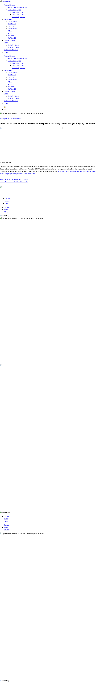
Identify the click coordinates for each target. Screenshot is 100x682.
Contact (7, 198)
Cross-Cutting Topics (14, 10)
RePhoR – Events (13, 45)
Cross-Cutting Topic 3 (18, 17)
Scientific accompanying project (18, 7)
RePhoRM (11, 33)
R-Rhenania (11, 35)
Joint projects (8, 19)
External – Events (13, 47)
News (6, 52)
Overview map (12, 21)
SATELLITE (12, 38)
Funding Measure (9, 5)
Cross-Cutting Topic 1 (18, 12)
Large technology (9, 40)
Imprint (7, 201)
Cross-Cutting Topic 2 (18, 14)
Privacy (7, 203)
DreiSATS (11, 26)
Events (6, 43)
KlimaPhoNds (12, 28)
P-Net (9, 31)
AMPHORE (12, 24)
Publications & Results (11, 50)
